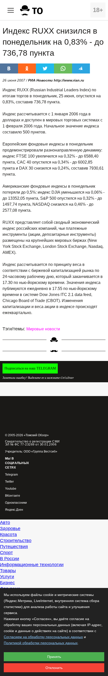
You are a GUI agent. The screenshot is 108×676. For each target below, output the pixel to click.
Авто (5, 522)
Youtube (10, 488)
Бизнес (7, 582)
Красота (8, 534)
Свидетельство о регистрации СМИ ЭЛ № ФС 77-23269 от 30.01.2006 (32, 443)
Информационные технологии (32, 564)
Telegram (11, 474)
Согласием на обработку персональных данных (43, 637)
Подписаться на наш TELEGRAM (30, 368)
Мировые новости (43, 329)
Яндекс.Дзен (14, 509)
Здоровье (10, 528)
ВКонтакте (12, 495)
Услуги (7, 576)
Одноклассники (16, 502)
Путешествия (14, 546)
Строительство (15, 540)
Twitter (9, 481)
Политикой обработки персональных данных (41, 643)
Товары (8, 570)
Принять (54, 657)
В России (9, 558)
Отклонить (54, 668)
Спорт (6, 552)
